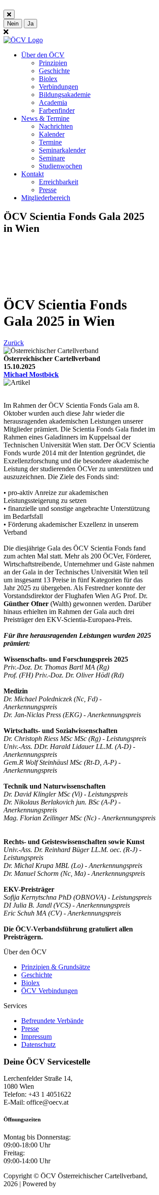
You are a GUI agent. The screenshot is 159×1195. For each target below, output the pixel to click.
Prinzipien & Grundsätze (55, 967)
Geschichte (54, 70)
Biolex (48, 78)
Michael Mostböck (31, 374)
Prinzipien (53, 63)
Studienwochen (60, 166)
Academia (53, 102)
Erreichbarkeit (58, 182)
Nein (13, 23)
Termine (50, 142)
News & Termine (45, 118)
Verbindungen (58, 86)
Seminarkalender (62, 150)
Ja (30, 23)
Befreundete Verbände (52, 1020)
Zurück (14, 342)
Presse (48, 190)
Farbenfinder (57, 110)
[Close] (9, 14)
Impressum (36, 1036)
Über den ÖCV (42, 55)
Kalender (51, 134)
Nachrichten (56, 126)
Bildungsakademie (65, 94)
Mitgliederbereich (45, 197)
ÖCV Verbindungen (49, 990)
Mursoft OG (75, 1184)
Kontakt (32, 174)
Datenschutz (38, 1044)
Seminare (52, 158)
